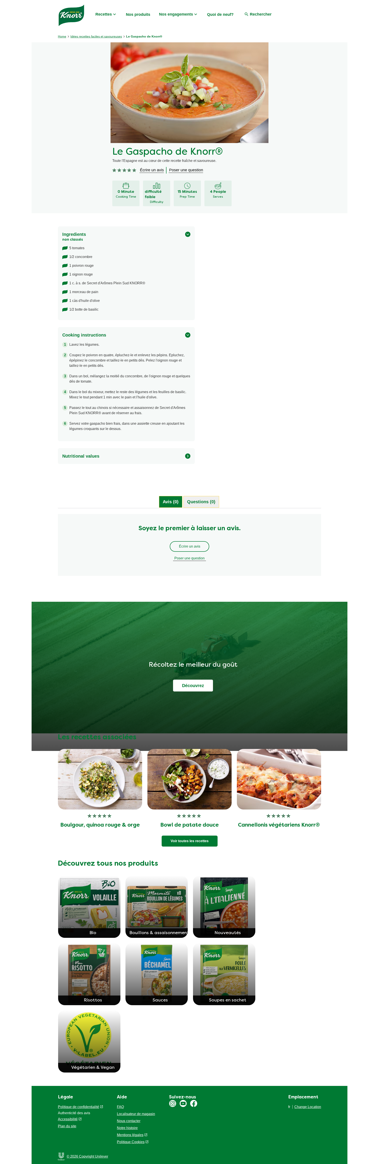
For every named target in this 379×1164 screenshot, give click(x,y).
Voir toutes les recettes (190, 841)
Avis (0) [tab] (171, 501)
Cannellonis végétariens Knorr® (279, 825)
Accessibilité (68, 1119)
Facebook (193, 1103)
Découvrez (193, 685)
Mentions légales (130, 1135)
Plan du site (67, 1126)
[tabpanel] (189, 547)
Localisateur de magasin (136, 1114)
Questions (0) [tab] (201, 501)
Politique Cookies (131, 1142)
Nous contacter (128, 1121)
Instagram (172, 1103)
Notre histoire (127, 1128)
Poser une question (189, 558)
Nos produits (138, 14)
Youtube (183, 1103)
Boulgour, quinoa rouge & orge (100, 825)
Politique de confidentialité (78, 1107)
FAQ (120, 1107)
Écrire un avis (189, 546)
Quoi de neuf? (220, 14)
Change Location (307, 1107)
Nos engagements (176, 14)
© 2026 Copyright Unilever (87, 1156)
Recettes (103, 14)
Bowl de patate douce (189, 825)
